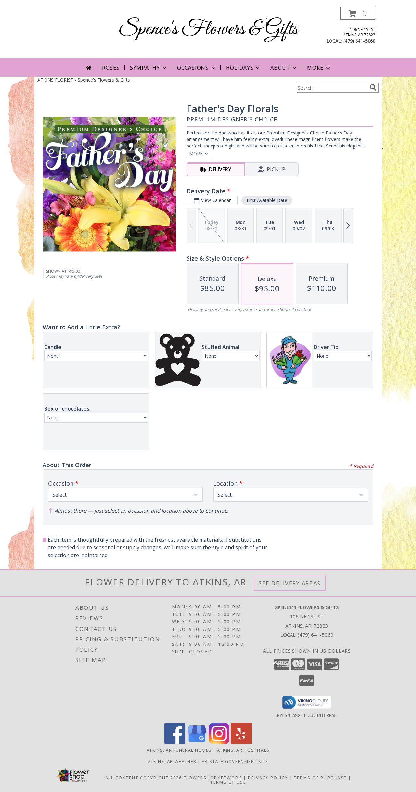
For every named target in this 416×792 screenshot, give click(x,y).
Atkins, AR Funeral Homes (179, 750)
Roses (110, 67)
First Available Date (267, 200)
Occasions (193, 67)
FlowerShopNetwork (213, 778)
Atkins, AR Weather (172, 761)
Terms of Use (228, 782)
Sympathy (145, 67)
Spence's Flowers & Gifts (208, 29)
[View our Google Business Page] (197, 742)
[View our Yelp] (241, 742)
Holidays (239, 67)
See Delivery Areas (290, 583)
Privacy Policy (268, 778)
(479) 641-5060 (359, 41)
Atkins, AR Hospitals (243, 750)
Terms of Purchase (320, 778)
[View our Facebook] (174, 742)
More (315, 67)
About (280, 67)
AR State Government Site (235, 761)
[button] (357, 13)
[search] (373, 87)
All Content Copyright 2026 (143, 778)
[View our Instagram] (219, 742)
